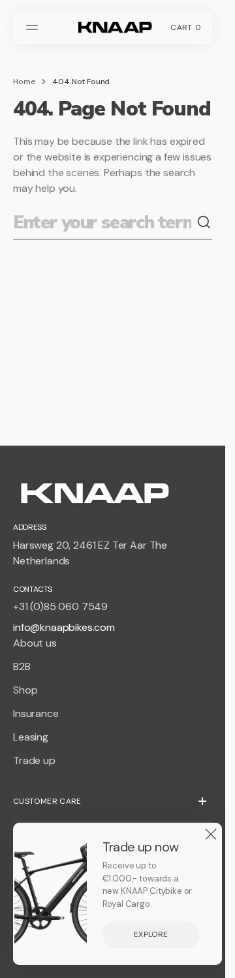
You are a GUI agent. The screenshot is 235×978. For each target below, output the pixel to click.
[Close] (210, 833)
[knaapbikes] (113, 27)
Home (24, 81)
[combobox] (104, 223)
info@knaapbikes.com (64, 627)
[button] (34, 27)
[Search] (204, 222)
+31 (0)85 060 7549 (60, 606)
